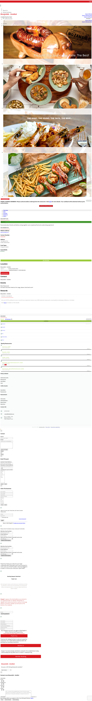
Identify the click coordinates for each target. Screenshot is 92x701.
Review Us (89, 200)
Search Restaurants (87, 15)
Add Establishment (4, 400)
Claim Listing (3, 398)
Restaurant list (3, 379)
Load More (46, 321)
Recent (2, 319)
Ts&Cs (31, 698)
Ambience (3, 682)
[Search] (47, 25)
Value (2, 688)
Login (90, 1)
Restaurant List (3, 391)
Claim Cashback (88, 17)
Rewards (5, 214)
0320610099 (3, 236)
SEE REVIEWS (46, 260)
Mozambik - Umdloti (6, 352)
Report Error (3, 404)
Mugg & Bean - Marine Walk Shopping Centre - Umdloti (12, 362)
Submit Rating (15, 699)
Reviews (5, 213)
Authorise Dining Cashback (46, 206)
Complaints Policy (42, 427)
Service (2, 685)
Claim (2, 383)
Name (2, 436)
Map (4, 211)
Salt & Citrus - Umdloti (6, 346)
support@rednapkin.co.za (9, 414)
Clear (2, 699)
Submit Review (8, 699)
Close (2, 451)
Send (6, 484)
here (5, 302)
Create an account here (19, 523)
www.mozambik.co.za (5, 232)
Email (2, 439)
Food (2, 679)
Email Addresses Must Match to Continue (14, 633)
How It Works (88, 14)
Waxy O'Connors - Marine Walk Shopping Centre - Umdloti (13, 368)
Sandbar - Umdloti (5, 357)
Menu (4, 216)
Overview (5, 210)
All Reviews (8, 319)
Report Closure (3, 402)
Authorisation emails (4, 377)
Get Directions (5, 273)
